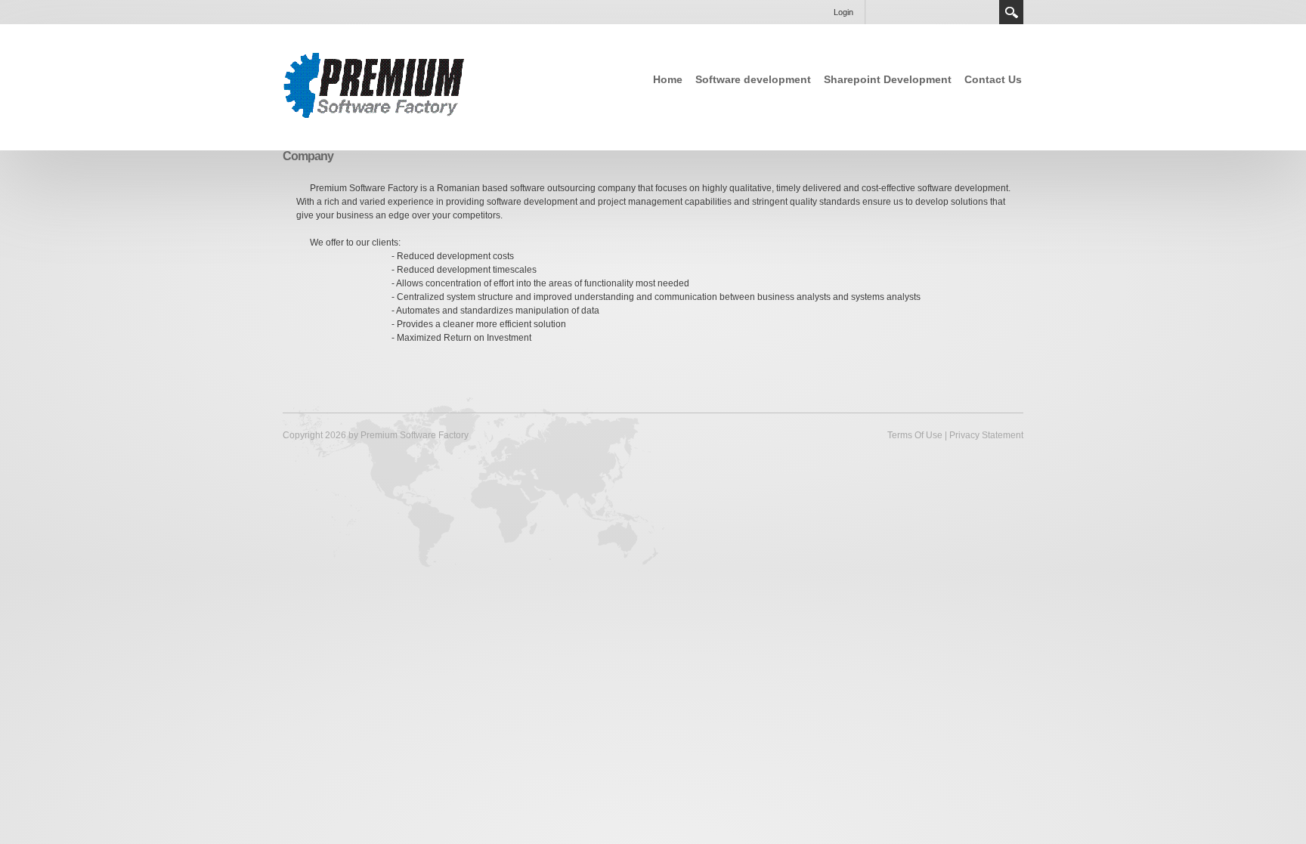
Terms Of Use (914, 435)
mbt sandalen (73, 577)
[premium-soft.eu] (375, 86)
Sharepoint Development (888, 79)
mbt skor (19, 577)
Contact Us (993, 79)
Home (667, 79)
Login (843, 12)
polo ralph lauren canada (701, 577)
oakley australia (608, 577)
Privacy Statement (986, 435)
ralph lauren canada (354, 577)
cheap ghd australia (445, 577)
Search (1011, 12)
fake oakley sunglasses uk (246, 577)
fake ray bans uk (145, 577)
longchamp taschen (803, 577)
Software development (753, 79)
